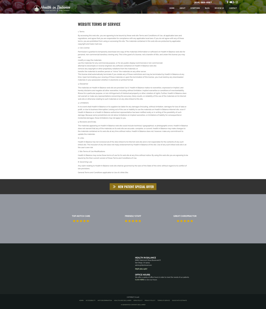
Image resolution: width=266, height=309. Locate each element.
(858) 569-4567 (203, 2)
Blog (207, 8)
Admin (81, 300)
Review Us (219, 8)
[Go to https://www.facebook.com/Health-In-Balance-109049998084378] (228, 2)
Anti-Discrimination (105, 300)
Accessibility (90, 300)
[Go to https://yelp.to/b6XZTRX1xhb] (234, 2)
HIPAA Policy (137, 300)
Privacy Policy (150, 300)
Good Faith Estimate (179, 300)
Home (171, 8)
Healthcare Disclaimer (122, 300)
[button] (133, 186)
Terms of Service (163, 300)
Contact (233, 8)
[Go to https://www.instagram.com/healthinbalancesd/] (237, 2)
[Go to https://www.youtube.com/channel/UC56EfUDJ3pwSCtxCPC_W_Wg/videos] (231, 2)
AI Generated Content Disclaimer (133, 304)
